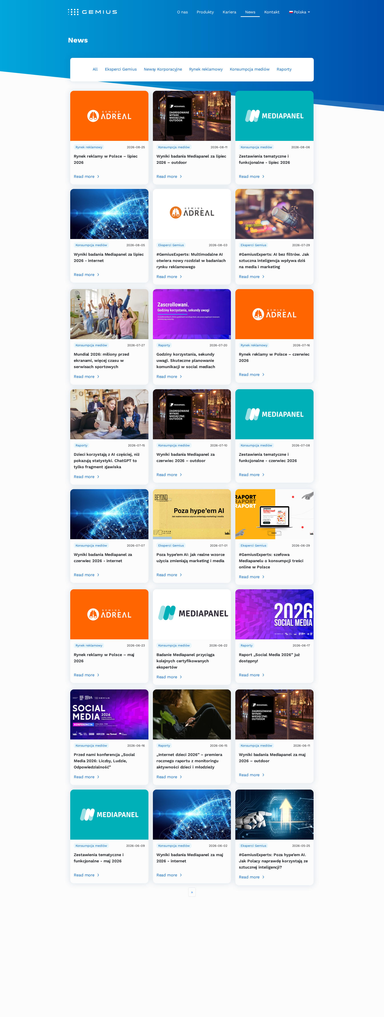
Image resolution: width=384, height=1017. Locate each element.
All (95, 69)
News (250, 12)
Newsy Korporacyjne (163, 69)
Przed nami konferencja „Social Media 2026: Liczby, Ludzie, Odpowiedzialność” (104, 760)
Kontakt (271, 12)
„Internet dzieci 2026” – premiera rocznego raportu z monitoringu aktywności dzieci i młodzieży (189, 760)
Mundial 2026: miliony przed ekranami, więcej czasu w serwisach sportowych (101, 360)
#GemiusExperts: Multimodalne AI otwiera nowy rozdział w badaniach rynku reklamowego (191, 260)
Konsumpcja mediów (250, 69)
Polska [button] (300, 12)
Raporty (284, 69)
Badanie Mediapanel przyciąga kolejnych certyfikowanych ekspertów (185, 660)
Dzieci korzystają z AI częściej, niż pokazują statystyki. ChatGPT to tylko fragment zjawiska (107, 460)
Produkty (205, 12)
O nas (182, 12)
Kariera (229, 12)
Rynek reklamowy (206, 69)
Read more (84, 176)
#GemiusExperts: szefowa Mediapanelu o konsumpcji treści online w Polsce (271, 560)
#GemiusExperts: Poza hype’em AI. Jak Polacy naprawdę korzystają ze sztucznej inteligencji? (273, 860)
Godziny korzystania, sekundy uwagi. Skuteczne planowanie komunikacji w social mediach (185, 360)
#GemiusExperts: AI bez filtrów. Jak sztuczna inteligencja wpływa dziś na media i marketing (274, 260)
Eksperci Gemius (121, 69)
